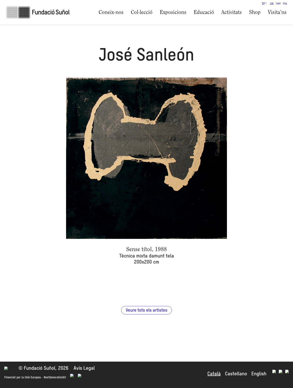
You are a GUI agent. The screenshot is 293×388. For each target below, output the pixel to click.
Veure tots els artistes (146, 310)
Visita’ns (277, 12)
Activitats (231, 12)
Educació (204, 12)
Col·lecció (142, 12)
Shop (255, 12)
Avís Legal (84, 368)
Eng (285, 3)
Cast (278, 3)
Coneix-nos (111, 12)
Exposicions (173, 12)
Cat (271, 3)
